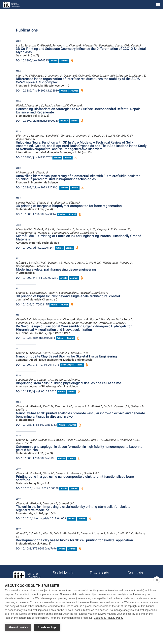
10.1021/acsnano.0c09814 (35, 337)
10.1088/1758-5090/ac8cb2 (36, 214)
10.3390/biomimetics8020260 (37, 120)
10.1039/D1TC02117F (32, 304)
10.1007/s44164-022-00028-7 (37, 277)
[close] (156, 579)
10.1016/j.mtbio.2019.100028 (37, 488)
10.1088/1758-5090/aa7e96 (36, 548)
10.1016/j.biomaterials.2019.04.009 (41, 518)
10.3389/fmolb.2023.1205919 (37, 90)
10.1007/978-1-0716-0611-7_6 (37, 364)
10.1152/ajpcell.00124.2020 (36, 391)
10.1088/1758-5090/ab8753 (36, 424)
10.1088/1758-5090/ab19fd (36, 458)
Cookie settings (47, 627)
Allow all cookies (18, 627)
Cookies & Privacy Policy (108, 617)
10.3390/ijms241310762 (34, 157)
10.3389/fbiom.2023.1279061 (37, 187)
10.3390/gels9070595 (32, 60)
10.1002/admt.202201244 (35, 247)
